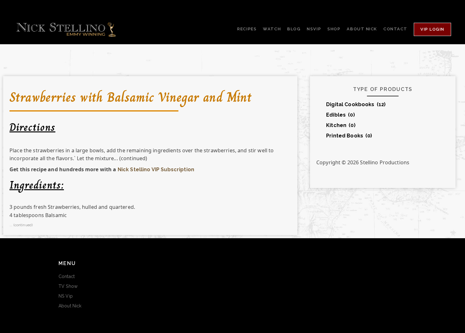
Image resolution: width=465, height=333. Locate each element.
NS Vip (66, 296)
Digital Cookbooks (356, 104)
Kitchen (341, 125)
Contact (67, 276)
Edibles (340, 115)
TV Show (68, 286)
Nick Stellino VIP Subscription (156, 169)
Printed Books (349, 136)
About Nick (70, 305)
